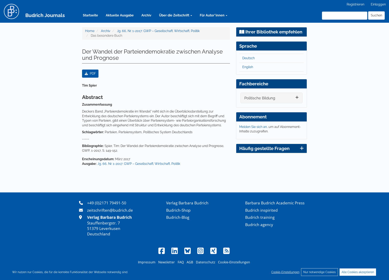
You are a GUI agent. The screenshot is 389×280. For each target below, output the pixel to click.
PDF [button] (92, 73)
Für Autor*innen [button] (212, 15)
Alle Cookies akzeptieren (358, 272)
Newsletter (166, 262)
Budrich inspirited (261, 210)
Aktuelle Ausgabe (120, 15)
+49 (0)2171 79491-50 (106, 203)
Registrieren (355, 4)
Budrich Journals (45, 15)
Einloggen (378, 4)
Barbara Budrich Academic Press (275, 203)
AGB (190, 262)
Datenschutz (205, 262)
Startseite (90, 15)
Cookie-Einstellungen (285, 272)
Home (89, 31)
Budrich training (260, 217)
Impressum (146, 262)
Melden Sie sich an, (253, 127)
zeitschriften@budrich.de (110, 210)
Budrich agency (259, 224)
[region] (194, 272)
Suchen (376, 15)
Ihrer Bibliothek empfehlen (273, 31)
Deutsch (248, 58)
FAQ (181, 262)
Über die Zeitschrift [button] (174, 15)
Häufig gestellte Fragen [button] (264, 148)
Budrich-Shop (178, 210)
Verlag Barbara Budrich (187, 203)
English (247, 67)
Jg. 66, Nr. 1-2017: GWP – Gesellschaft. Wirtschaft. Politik (158, 31)
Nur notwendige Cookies (319, 272)
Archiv (146, 15)
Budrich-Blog (177, 217)
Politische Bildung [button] (259, 98)
